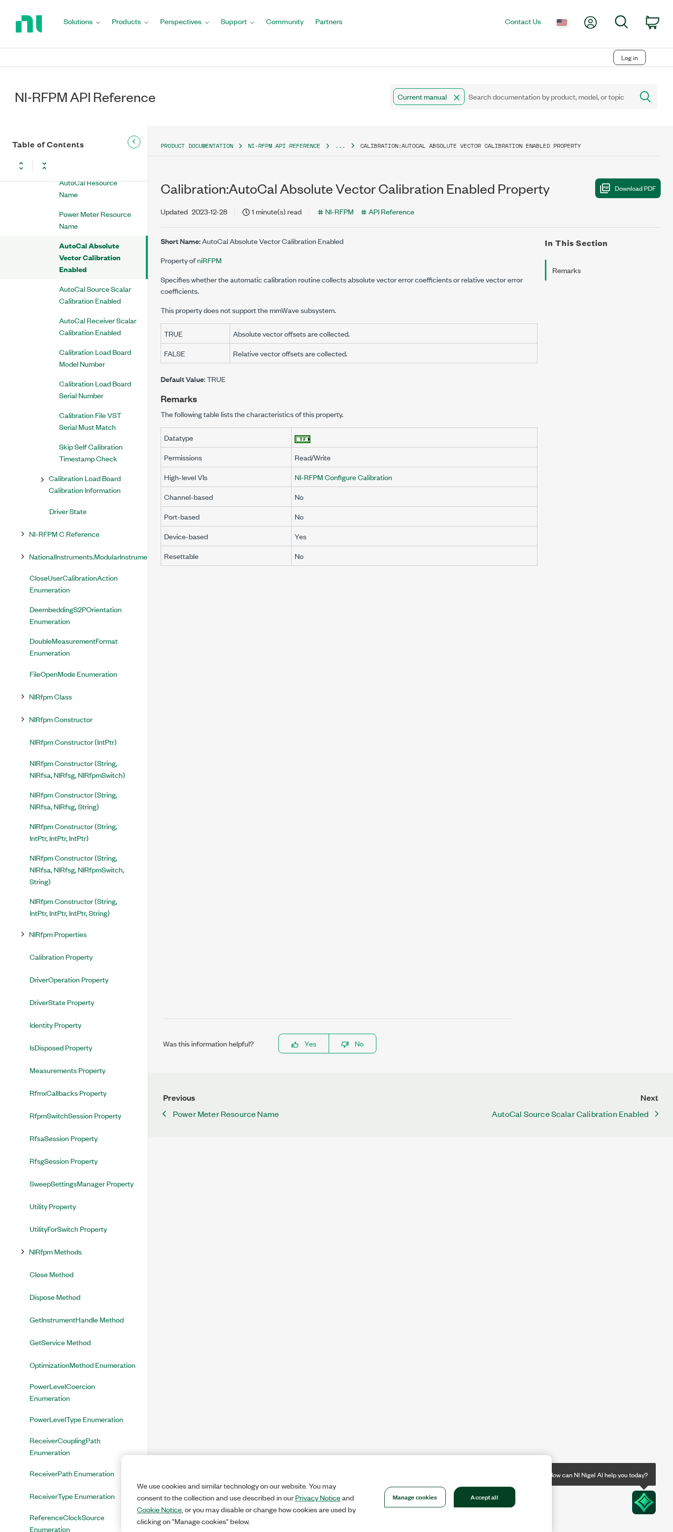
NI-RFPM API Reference (284, 145)
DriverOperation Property (69, 979)
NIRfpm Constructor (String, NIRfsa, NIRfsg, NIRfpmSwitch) (77, 769)
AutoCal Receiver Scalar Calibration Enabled (97, 326)
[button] (457, 98)
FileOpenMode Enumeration (73, 673)
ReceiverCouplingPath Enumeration (65, 1446)
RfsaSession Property (64, 1138)
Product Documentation (197, 145)
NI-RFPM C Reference (64, 533)
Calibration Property (61, 956)
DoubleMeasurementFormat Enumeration (74, 646)
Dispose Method (55, 1296)
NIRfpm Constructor (61, 719)
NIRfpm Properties (58, 934)
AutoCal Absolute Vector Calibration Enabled (90, 257)
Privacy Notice (317, 1497)
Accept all (484, 1496)
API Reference (391, 211)
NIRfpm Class (50, 696)
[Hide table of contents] (134, 142)
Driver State (68, 511)
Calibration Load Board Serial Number (95, 389)
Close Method (51, 1274)
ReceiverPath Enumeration (72, 1473)
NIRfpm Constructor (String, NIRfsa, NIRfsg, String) (73, 800)
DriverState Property (62, 1002)
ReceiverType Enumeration (72, 1496)
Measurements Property (67, 1070)
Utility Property (53, 1206)
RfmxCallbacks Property (68, 1092)
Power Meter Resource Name (95, 220)
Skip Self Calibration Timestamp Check (91, 452)
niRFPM (209, 260)
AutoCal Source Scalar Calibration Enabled (95, 294)
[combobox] (511, 96)
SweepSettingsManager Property (82, 1183)
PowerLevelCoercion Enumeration (62, 1392)
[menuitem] (82, 24)
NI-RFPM (339, 211)
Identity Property (55, 1024)
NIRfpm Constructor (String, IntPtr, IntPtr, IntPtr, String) (73, 907)
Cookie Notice (159, 1509)
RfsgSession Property (64, 1160)
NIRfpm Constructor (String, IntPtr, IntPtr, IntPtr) (73, 832)
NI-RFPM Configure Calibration (343, 477)
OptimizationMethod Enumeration (82, 1364)
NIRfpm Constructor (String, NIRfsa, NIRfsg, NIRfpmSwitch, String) (77, 869)
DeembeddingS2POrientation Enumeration (76, 615)
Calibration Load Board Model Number (95, 358)
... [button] (340, 145)
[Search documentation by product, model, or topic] (644, 96)
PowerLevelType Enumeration (76, 1419)
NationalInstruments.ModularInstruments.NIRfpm (88, 556)
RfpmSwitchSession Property (75, 1115)
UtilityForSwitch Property (68, 1228)
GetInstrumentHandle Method (77, 1319)
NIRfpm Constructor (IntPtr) (73, 741)
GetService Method (60, 1342)
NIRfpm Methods (55, 1251)
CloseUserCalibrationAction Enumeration (74, 583)
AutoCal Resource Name (88, 188)
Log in (629, 57)
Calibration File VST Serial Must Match (90, 421)
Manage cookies (415, 1496)
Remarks (566, 270)
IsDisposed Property (61, 1047)
